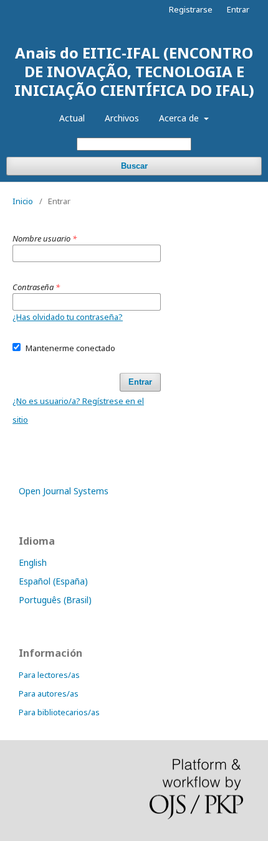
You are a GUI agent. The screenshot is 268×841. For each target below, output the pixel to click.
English (33, 562)
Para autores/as (49, 693)
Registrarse (191, 9)
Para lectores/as (49, 674)
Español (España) (53, 581)
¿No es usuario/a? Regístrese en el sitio (78, 410)
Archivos (122, 118)
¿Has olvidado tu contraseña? (67, 316)
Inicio (22, 201)
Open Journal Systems (63, 491)
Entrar (238, 9)
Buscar (134, 166)
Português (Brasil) (55, 600)
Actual (72, 118)
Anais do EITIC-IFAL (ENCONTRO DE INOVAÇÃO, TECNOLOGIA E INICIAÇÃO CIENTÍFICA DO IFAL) (134, 71)
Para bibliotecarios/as (59, 712)
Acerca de (180, 118)
